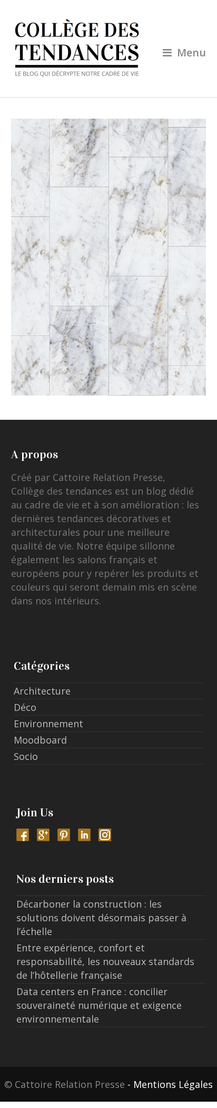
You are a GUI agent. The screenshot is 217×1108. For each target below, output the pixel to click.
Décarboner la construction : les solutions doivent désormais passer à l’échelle (101, 918)
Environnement (48, 723)
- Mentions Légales (170, 1084)
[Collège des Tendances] (108, 48)
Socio (26, 756)
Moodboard (40, 740)
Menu (191, 52)
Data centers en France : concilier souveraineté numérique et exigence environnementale (99, 1005)
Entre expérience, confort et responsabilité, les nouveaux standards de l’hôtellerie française (105, 961)
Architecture (42, 691)
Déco (25, 707)
